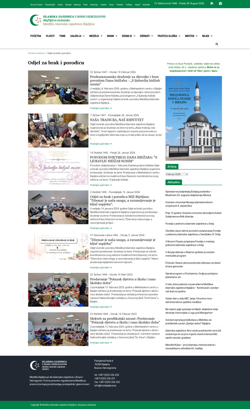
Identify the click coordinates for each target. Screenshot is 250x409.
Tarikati (119, 5)
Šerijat (68, 5)
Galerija (75, 36)
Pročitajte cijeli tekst (100, 108)
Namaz (77, 5)
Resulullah (50, 5)
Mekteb (189, 36)
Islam (60, 5)
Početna (35, 36)
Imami (110, 36)
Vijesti (50, 36)
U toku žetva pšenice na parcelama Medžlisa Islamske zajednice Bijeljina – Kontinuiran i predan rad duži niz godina (192, 288)
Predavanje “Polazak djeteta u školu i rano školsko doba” (123, 281)
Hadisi (103, 5)
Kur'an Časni (37, 5)
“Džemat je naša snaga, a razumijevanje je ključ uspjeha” (123, 241)
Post (85, 5)
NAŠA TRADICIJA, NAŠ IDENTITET (117, 119)
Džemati (145, 36)
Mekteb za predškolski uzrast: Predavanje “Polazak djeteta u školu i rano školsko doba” (125, 320)
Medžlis (94, 36)
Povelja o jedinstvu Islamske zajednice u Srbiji (189, 223)
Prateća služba (167, 36)
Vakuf (137, 5)
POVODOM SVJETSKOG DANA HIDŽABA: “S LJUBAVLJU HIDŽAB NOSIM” (123, 159)
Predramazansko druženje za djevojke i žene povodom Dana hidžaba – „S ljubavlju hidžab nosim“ (125, 80)
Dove (111, 5)
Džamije (127, 36)
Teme (62, 36)
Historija (94, 5)
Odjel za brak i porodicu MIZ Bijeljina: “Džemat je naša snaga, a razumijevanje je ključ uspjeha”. (123, 200)
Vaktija (129, 5)
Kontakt (146, 5)
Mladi (205, 36)
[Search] (217, 44)
